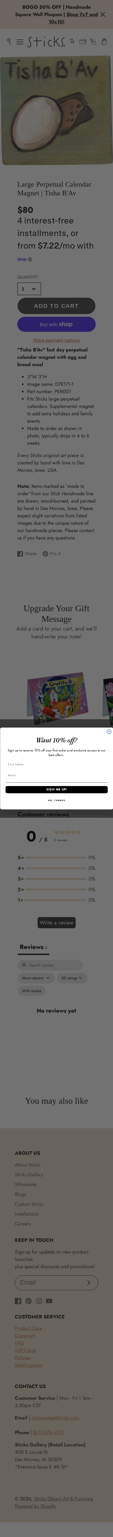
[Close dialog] (109, 731)
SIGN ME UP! (56, 790)
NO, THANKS (56, 800)
